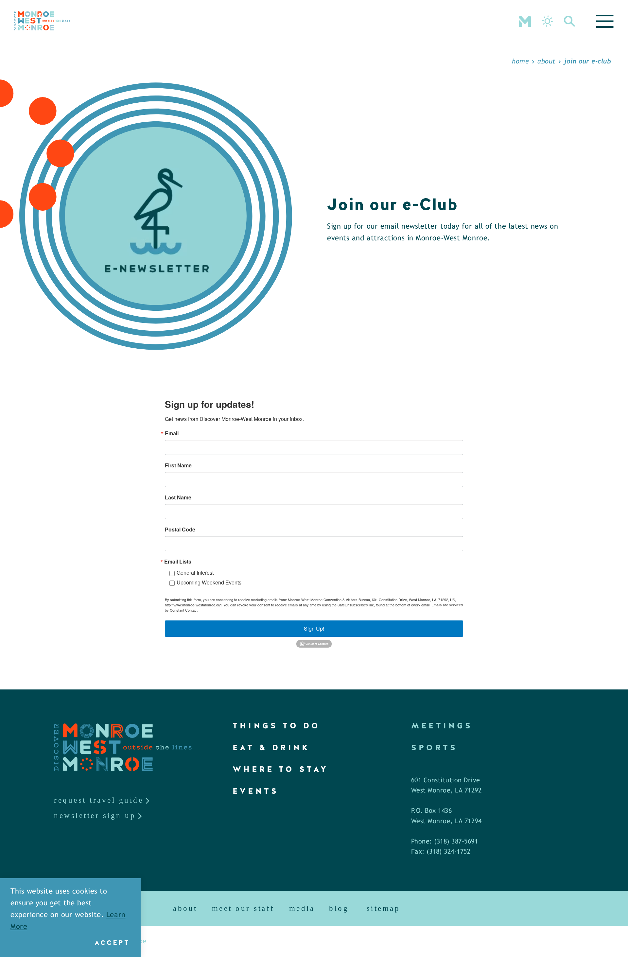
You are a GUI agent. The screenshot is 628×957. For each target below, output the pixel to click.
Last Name (178, 497)
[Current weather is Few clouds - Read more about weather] (547, 21)
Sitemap (383, 908)
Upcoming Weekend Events (209, 582)
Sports (434, 747)
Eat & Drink (271, 747)
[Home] (42, 20)
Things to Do (276, 726)
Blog (339, 908)
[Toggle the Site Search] (569, 20)
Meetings (442, 726)
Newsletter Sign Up (95, 815)
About (185, 908)
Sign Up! (314, 628)
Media (302, 908)
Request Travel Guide (98, 800)
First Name (178, 465)
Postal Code (180, 529)
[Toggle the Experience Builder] (525, 20)
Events (256, 791)
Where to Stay (281, 769)
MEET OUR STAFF (243, 908)
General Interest (195, 572)
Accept (112, 942)
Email (172, 433)
